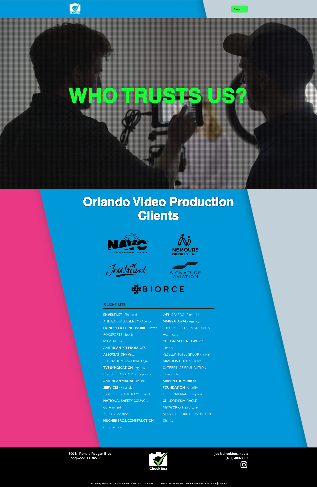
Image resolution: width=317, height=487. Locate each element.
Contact (222, 483)
